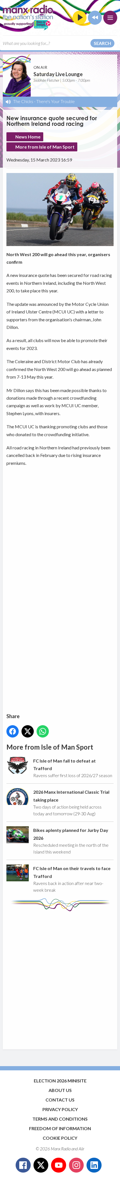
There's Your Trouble (55, 101)
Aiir (81, 1148)
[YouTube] (58, 1165)
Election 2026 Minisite (60, 1080)
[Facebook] (23, 1165)
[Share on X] (27, 731)
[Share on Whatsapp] (43, 731)
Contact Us (60, 1099)
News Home (27, 136)
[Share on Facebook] (12, 731)
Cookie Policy (60, 1138)
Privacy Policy (60, 1109)
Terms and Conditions (60, 1118)
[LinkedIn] (94, 1165)
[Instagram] (76, 1165)
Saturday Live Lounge (58, 74)
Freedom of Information (60, 1128)
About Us (60, 1090)
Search (102, 43)
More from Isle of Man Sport (45, 146)
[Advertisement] (60, 977)
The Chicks (23, 101)
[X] (41, 1165)
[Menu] (110, 18)
